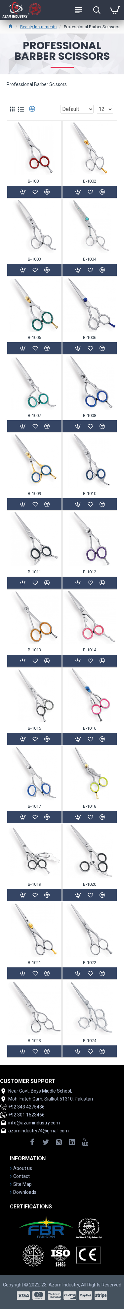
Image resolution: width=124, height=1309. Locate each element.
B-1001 (34, 181)
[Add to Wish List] (35, 661)
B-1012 (89, 571)
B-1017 (34, 806)
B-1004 (89, 259)
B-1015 (34, 728)
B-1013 (34, 649)
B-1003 (34, 259)
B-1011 (34, 571)
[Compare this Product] (47, 661)
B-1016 (89, 728)
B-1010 (89, 493)
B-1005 (34, 337)
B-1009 (34, 493)
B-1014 (89, 649)
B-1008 (89, 415)
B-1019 (34, 884)
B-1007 (34, 415)
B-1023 (34, 1040)
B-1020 (89, 884)
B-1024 (89, 1040)
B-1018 (89, 806)
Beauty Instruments (38, 26)
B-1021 (34, 962)
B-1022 (89, 962)
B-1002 (89, 181)
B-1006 (89, 337)
